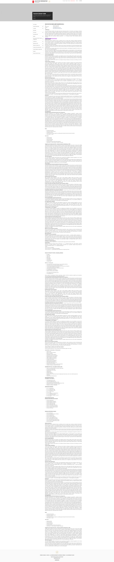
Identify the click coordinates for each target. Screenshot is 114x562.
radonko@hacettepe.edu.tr (57, 27)
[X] (81, 0)
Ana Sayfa (35, 24)
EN (77, 0)
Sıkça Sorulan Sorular (36, 53)
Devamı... (34, 18)
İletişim (66, 0)
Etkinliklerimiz (35, 34)
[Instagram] (79, 0)
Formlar (69, 0)
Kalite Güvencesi (72, 0)
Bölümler (34, 30)
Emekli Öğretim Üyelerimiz (37, 49)
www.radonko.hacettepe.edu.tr (57, 28)
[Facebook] (80, 0)
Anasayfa (64, 0)
